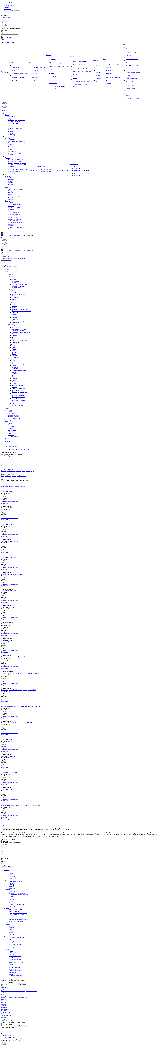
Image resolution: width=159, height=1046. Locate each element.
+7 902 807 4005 (6, 17)
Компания (4, 999)
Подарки (14, 347)
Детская (14, 327)
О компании (12, 426)
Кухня (14, 292)
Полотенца (22, 476)
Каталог (10, 274)
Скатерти (4, 476)
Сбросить (11, 866)
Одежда (14, 378)
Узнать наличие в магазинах (9, 501)
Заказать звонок (6, 260)
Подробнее (4, 503)
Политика (4, 1007)
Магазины (4, 1005)
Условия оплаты (6, 1012)
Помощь (3, 1010)
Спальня (14, 306)
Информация (5, 1009)
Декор (14, 362)
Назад (10, 273)
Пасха (3, 994)
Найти (3, 1044)
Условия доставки (6, 1014)
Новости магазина (8, 982)
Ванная (14, 279)
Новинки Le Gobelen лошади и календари (14, 997)
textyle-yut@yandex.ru (9, 456)
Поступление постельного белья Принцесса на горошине (19, 991)
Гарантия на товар (6, 1015)
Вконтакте (10, 459)
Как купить (11, 413)
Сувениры (10, 476)
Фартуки (16, 476)
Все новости (5, 987)
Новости (3, 1002)
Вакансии (4, 1004)
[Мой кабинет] (2, 233)
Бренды (3, 1019)
